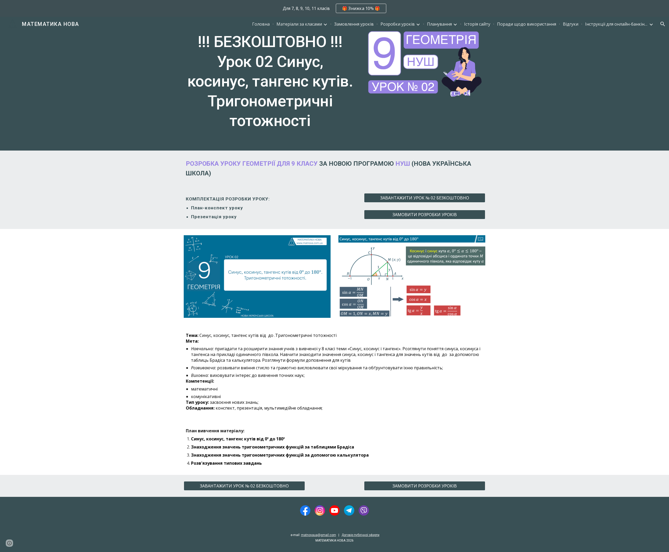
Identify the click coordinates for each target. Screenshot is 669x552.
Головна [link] (261, 24)
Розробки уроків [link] (397, 24)
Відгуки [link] (570, 24)
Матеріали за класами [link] (299, 24)
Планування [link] (439, 24)
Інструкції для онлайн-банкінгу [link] (616, 24)
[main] (270, 83)
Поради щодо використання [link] (526, 24)
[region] (334, 8)
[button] (662, 24)
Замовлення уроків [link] (354, 24)
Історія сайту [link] (477, 24)
